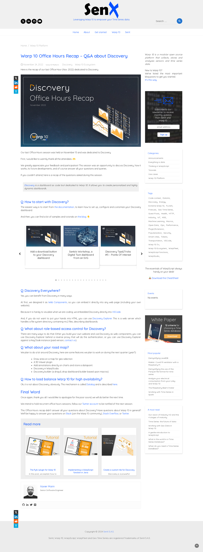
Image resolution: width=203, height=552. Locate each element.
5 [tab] (67, 280)
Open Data (153, 225)
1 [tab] (56, 280)
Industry (152, 217)
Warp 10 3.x (153, 244)
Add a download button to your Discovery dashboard (43, 255)
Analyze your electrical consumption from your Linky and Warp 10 (161, 381)
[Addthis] (35, 504)
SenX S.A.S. (108, 531)
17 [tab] (100, 280)
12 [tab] (86, 280)
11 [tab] (83, 280)
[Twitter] (31, 504)
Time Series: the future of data (162, 421)
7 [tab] (72, 280)
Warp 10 (115, 32)
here (115, 384)
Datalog (90, 384)
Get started (100, 32)
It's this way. (151, 80)
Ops (162, 225)
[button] (20, 254)
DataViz (166, 198)
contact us (70, 340)
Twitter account (90, 403)
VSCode (116, 312)
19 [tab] (105, 280)
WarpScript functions (158, 252)
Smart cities (153, 237)
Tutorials (152, 170)
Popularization (155, 233)
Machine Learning (156, 221)
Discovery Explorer (102, 318)
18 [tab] (103, 280)
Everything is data (156, 162)
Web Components (57, 302)
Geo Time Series (165, 209)
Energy (162, 202)
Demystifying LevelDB (158, 358)
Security (167, 233)
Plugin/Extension (156, 229)
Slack (68, 413)
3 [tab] (61, 280)
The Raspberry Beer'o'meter (161, 388)
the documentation (64, 207)
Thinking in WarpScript (158, 166)
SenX (127, 32)
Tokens (164, 237)
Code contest (154, 198)
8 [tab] (75, 280)
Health (164, 213)
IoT (159, 217)
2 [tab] (58, 280)
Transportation (155, 240)
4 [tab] (64, 280)
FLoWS (169, 206)
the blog (82, 216)
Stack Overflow (110, 413)
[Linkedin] (16, 82)
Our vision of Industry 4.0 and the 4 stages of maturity (163, 416)
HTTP (171, 213)
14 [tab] (91, 280)
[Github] (23, 504)
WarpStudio (153, 256)
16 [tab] (97, 280)
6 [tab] (69, 280)
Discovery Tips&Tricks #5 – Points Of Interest (118, 253)
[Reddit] (16, 87)
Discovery (67, 64)
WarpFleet (173, 248)
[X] (16, 78)
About (87, 32)
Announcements (155, 158)
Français (152, 209)
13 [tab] (89, 280)
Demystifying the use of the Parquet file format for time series (161, 372)
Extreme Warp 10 (156, 206)
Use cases (153, 174)
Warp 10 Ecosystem (85, 64)
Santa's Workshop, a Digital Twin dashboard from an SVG (81, 255)
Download (172, 336)
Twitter (125, 413)
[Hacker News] (16, 91)
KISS (164, 217)
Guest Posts (153, 213)
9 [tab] (78, 280)
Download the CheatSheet (165, 278)
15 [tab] (94, 280)
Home (76, 32)
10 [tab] (80, 280)
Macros (169, 221)
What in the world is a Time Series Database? (160, 440)
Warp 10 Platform (52, 65)
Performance (172, 225)
